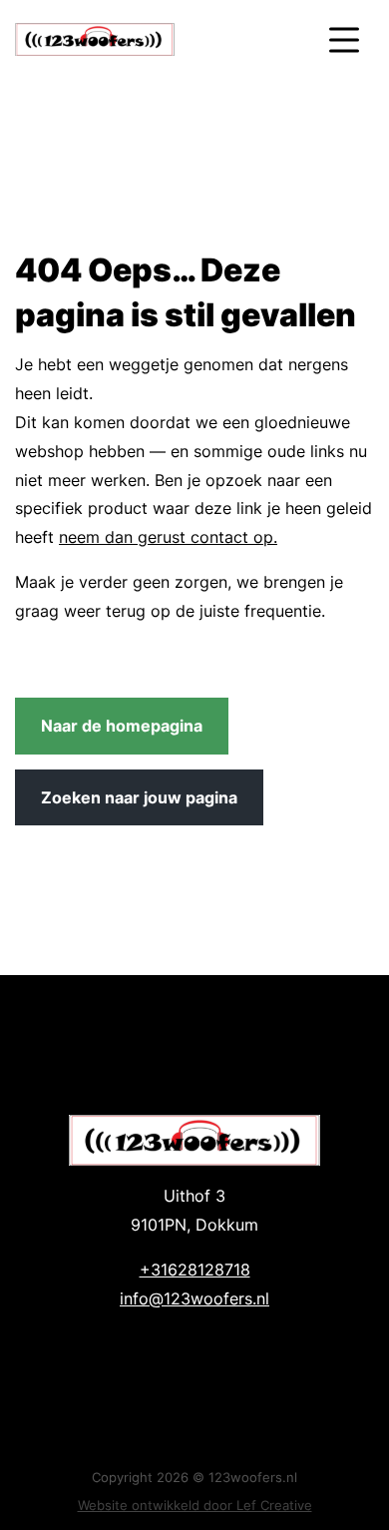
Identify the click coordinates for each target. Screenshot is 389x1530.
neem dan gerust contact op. (168, 537)
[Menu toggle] (344, 39)
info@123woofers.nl (194, 1298)
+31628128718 (195, 1269)
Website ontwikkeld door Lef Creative (195, 1505)
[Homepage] (152, 39)
